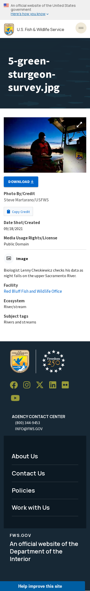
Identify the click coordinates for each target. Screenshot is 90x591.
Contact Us (28, 473)
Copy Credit (20, 211)
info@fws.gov (28, 428)
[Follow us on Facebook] (15, 385)
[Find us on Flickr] (67, 385)
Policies (23, 490)
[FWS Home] (9, 29)
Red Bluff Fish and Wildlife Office (33, 291)
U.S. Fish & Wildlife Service (40, 29)
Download (19, 181)
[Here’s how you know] (45, 10)
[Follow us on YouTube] (17, 398)
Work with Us (31, 507)
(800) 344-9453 (27, 422)
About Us (25, 456)
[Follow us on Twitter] (41, 385)
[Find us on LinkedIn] (54, 385)
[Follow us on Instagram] (28, 385)
